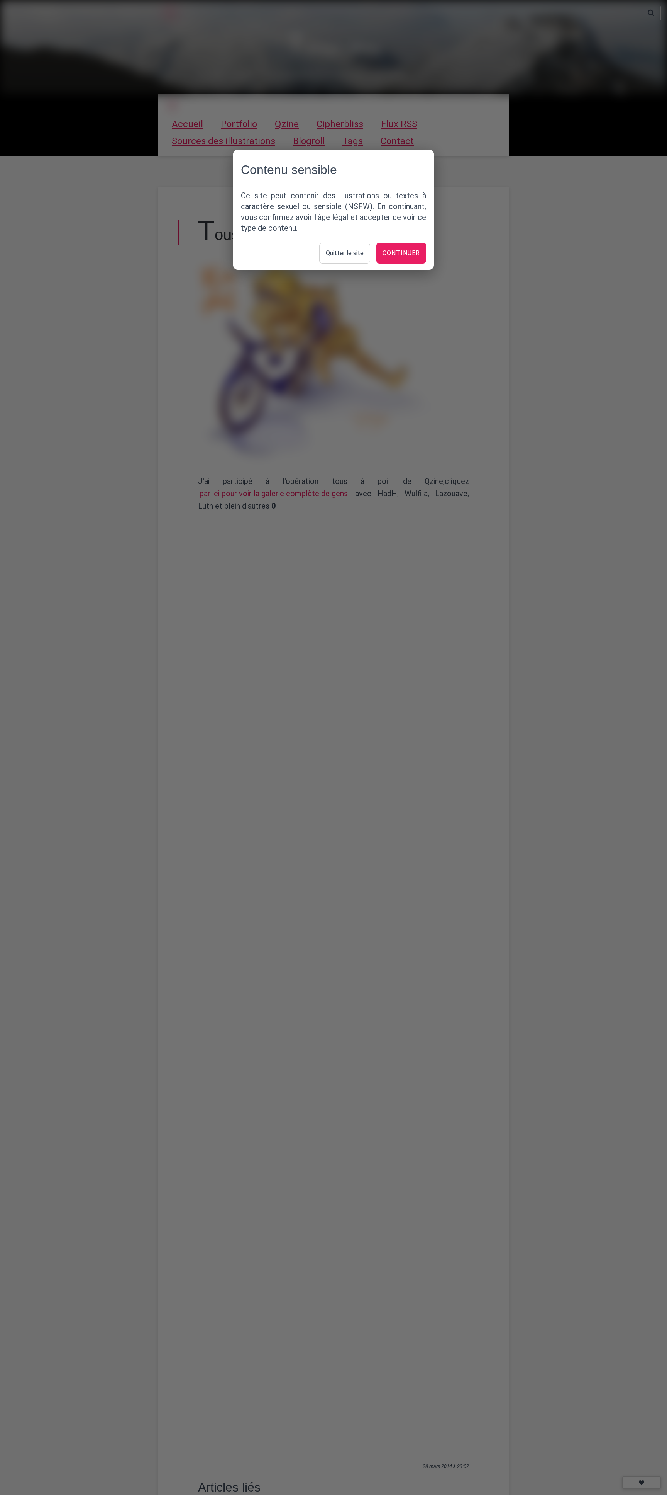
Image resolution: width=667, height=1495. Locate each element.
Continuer (401, 253)
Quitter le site (345, 253)
